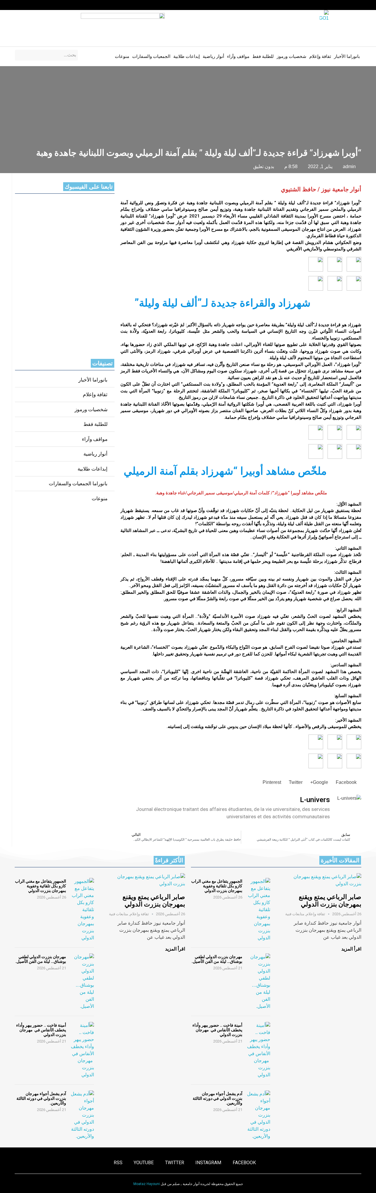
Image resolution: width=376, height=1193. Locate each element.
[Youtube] (28, 5)
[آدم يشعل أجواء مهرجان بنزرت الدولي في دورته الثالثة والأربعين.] (258, 1115)
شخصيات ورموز (291, 56)
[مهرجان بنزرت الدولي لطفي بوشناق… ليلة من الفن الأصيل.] (258, 981)
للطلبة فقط (263, 56)
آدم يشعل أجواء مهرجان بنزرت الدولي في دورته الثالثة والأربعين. (217, 1098)
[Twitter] (40, 5)
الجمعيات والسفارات (151, 56)
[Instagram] (51, 5)
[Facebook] (62, 5)
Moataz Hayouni (146, 1184)
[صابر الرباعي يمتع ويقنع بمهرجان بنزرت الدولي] (321, 880)
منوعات (122, 56)
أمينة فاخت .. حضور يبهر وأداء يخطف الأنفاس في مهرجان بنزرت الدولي (217, 1030)
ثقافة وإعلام (320, 56)
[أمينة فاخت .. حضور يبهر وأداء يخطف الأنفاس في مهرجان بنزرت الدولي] (258, 1050)
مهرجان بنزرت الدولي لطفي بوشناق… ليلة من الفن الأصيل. (217, 959)
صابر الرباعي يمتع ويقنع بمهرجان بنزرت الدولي (330, 900)
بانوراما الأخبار (347, 56)
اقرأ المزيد (351, 949)
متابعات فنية (294, 914)
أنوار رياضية (213, 56)
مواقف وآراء (238, 56)
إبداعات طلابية (186, 56)
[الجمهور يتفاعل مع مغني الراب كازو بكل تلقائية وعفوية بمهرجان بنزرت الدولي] (258, 909)
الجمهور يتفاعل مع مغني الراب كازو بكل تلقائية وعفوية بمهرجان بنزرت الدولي (216, 886)
